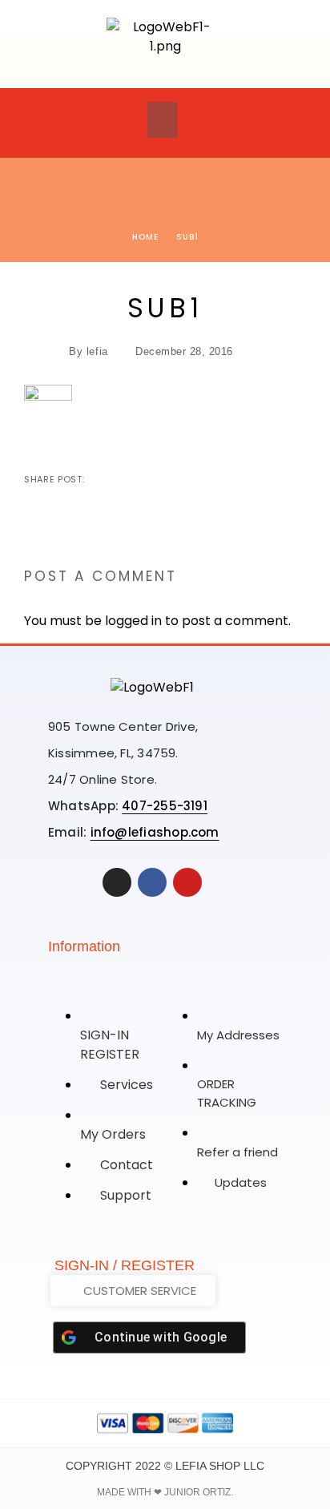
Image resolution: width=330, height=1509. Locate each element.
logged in (133, 620)
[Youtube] (187, 882)
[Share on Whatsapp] (175, 479)
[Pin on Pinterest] (150, 479)
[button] (162, 120)
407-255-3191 (164, 805)
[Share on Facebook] (98, 479)
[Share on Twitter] (124, 479)
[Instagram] (117, 882)
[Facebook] (152, 882)
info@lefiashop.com (155, 832)
